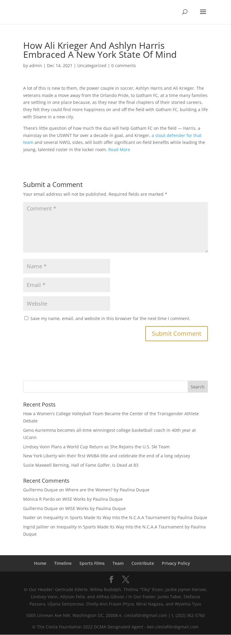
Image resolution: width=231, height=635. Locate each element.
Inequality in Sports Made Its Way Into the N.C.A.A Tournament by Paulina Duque (125, 517)
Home (40, 563)
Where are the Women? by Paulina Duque (107, 490)
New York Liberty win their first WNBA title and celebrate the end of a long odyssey (106, 456)
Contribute (142, 563)
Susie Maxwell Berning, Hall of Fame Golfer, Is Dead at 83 (80, 465)
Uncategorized (91, 65)
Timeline (63, 563)
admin (35, 65)
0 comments (123, 65)
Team (118, 563)
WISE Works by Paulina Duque (92, 499)
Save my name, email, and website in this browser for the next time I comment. (110, 318)
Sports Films (92, 563)
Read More (119, 149)
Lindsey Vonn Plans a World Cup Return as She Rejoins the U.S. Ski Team (96, 447)
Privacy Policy (176, 563)
